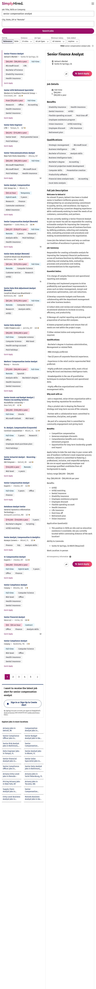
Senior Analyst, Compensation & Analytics (22, 537)
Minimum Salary (57, 38)
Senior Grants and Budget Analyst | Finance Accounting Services (19, 398)
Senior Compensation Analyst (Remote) (21, 221)
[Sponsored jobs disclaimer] (92, 46)
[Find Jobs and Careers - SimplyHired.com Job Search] (12, 3)
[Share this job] (66, 74)
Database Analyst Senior (14, 507)
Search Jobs (48, 31)
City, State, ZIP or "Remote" (13, 20)
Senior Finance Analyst (14, 54)
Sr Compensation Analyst (15, 557)
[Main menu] (92, 3)
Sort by (4, 38)
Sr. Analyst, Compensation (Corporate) (20, 428)
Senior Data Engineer (13, 125)
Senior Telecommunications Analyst (19, 153)
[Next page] (37, 677)
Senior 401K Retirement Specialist (18, 90)
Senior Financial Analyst (14, 617)
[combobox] (48, 13)
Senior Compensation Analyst (16, 483)
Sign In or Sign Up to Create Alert (24, 703)
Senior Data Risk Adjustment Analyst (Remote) (20, 289)
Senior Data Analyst (12, 325)
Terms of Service (9, 713)
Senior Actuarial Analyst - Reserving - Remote (20, 458)
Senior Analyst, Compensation (17, 185)
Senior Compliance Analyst (15, 585)
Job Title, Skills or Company (13, 9)
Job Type (37, 38)
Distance (24, 38)
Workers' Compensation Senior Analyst (20, 361)
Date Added (71, 38)
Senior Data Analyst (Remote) (16, 254)
